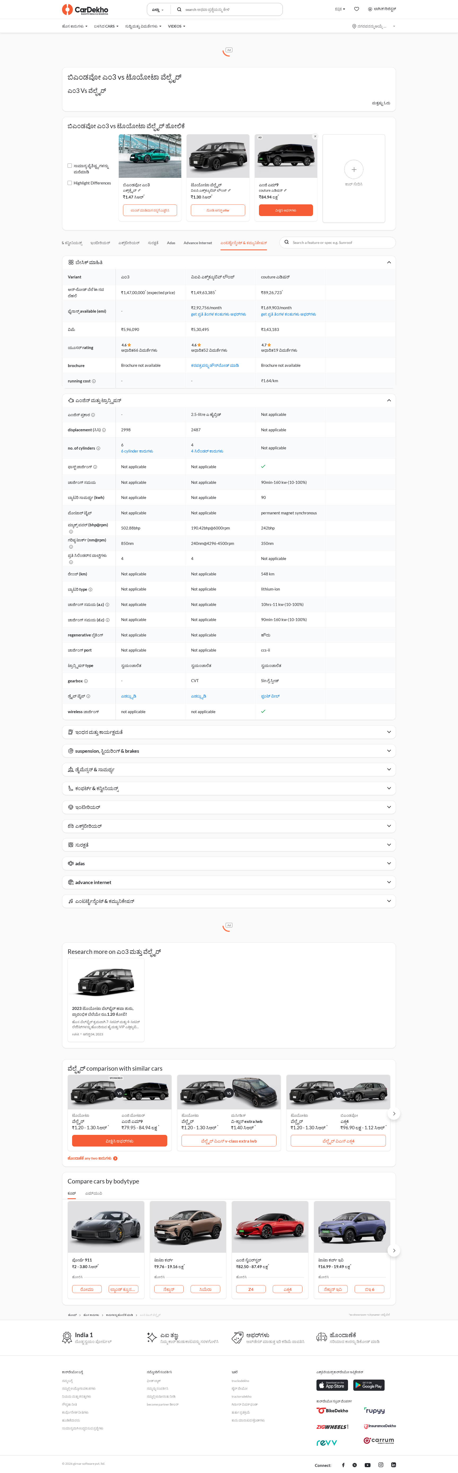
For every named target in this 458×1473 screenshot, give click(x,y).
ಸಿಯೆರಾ (205, 1289)
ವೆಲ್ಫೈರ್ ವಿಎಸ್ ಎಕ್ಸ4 (338, 1140)
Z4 (250, 1289)
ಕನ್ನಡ (338, 9)
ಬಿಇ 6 (369, 1289)
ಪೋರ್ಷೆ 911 (82, 1259)
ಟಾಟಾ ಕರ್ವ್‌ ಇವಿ (331, 1259)
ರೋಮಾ (87, 1289)
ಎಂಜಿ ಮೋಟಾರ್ (133, 1115)
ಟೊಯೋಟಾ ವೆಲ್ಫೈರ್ (206, 184)
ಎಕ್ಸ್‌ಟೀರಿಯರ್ (128, 242)
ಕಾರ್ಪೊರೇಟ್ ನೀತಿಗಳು (75, 1412)
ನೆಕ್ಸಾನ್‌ (168, 1289)
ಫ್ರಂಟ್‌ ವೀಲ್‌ (270, 696)
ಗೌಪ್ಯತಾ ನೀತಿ (69, 1404)
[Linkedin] (393, 1465)
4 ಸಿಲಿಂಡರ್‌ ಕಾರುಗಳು (207, 451)
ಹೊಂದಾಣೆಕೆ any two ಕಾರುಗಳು (90, 1158)
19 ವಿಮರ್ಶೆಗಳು (285, 350)
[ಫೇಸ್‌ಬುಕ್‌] (343, 1465)
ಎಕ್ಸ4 (345, 1121)
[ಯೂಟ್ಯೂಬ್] (368, 1465)
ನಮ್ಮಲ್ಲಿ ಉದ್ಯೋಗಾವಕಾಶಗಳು (79, 1388)
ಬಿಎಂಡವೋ (349, 1115)
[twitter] (355, 1465)
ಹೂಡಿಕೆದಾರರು (71, 1420)
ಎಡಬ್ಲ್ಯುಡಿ (128, 696)
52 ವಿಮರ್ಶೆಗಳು (215, 350)
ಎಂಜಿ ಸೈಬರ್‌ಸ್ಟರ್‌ (248, 1259)
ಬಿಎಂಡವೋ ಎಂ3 (136, 184)
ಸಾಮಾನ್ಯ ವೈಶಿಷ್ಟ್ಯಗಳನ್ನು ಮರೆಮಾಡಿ (91, 168)
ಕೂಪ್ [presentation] (72, 1193)
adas (171, 242)
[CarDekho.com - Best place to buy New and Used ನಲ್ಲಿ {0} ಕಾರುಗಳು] (85, 9)
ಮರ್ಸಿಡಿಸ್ (238, 1115)
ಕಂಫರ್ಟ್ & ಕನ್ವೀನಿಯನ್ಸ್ (65, 242)
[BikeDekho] (332, 1410)
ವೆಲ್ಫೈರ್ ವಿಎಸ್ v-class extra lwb (229, 1140)
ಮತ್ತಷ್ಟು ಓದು (381, 103)
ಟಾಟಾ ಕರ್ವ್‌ (163, 1259)
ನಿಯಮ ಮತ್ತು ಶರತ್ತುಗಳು (76, 1396)
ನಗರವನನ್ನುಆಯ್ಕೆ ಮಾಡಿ (374, 26)
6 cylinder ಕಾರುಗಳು (137, 451)
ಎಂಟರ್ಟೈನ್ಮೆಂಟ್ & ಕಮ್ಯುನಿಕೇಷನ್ (244, 242)
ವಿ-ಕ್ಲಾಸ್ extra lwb (246, 1121)
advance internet (198, 242)
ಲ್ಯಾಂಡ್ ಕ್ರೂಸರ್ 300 (124, 1289)
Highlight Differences (92, 182)
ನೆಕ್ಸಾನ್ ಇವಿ (333, 1289)
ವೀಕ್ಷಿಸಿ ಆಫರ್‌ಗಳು (285, 210)
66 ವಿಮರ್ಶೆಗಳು (145, 350)
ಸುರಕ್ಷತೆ (153, 242)
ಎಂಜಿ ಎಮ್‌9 (132, 1121)
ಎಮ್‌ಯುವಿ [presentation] (93, 1193)
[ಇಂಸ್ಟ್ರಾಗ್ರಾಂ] (380, 1465)
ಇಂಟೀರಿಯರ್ (100, 242)
